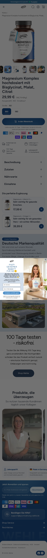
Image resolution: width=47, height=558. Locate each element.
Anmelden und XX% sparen (12, 293)
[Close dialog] (45, 259)
